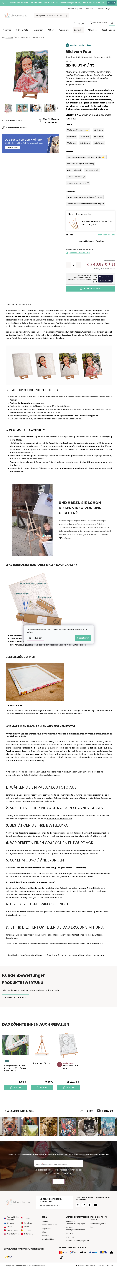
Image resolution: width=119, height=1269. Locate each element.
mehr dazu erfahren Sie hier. (59, 818)
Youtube (107, 1111)
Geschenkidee (48, 1239)
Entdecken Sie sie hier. (16, 915)
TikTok (62, 538)
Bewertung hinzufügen (15, 997)
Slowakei (10, 1223)
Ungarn (27, 1218)
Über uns (89, 8)
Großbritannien (13, 1234)
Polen (9, 1227)
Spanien (27, 1230)
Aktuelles (45, 1235)
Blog (91, 1227)
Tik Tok (88, 1111)
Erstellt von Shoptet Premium (88, 1265)
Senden (58, 1181)
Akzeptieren (83, 638)
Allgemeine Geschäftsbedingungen (75, 1222)
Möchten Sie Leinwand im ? (27, 409)
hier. (15, 400)
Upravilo (106, 1265)
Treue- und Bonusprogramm (77, 1240)
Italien (26, 1227)
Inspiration (46, 1228)
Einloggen (79, 23)
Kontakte (100, 8)
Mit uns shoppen (75, 8)
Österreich (28, 1234)
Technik (45, 1221)
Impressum (70, 1237)
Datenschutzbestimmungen (57, 1173)
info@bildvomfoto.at (96, 836)
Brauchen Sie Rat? (106, 234)
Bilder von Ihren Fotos (50, 1225)
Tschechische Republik (13, 1218)
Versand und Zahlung (80, 252)
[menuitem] (7, 30)
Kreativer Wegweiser (98, 1223)
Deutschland (12, 1230)
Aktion (44, 1232)
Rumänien (28, 1223)
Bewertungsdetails (102, 57)
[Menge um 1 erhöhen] (78, 265)
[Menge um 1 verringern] (68, 265)
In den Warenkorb (92, 288)
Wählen (17, 1087)
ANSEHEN (111, 3)
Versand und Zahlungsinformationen (75, 1228)
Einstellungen (35, 638)
